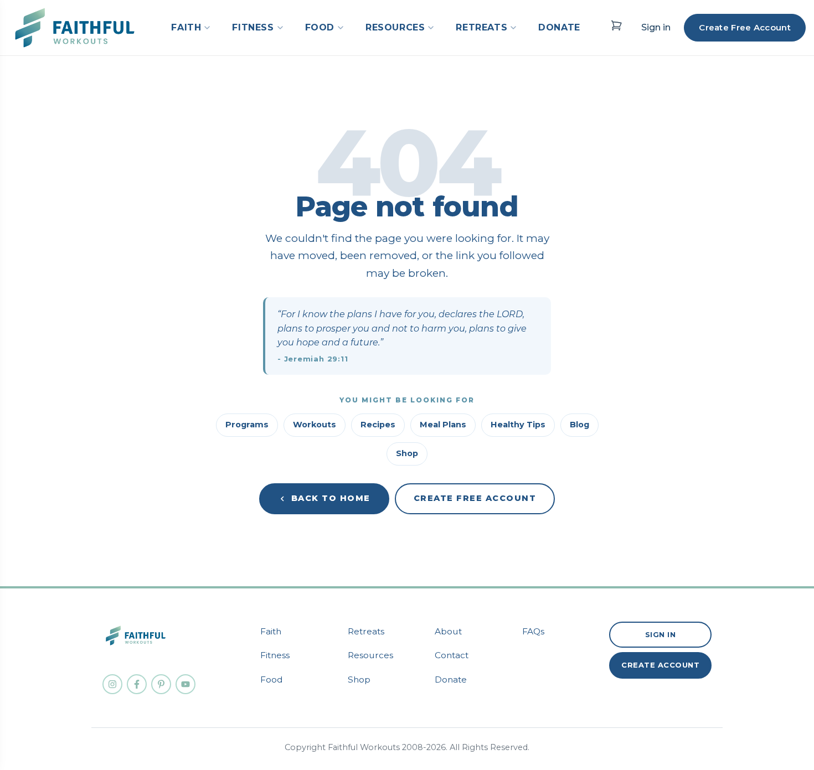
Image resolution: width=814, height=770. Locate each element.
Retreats (366, 631)
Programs (247, 425)
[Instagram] (112, 684)
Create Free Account (745, 27)
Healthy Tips (518, 425)
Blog (579, 425)
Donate (451, 679)
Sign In (660, 634)
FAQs (533, 631)
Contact (451, 655)
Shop (407, 453)
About (448, 631)
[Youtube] (185, 684)
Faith (270, 631)
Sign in (656, 27)
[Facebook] (137, 684)
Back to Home (330, 498)
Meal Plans (443, 425)
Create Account (660, 664)
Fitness (275, 655)
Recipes (377, 425)
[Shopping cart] (616, 25)
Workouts (314, 425)
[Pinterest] (161, 684)
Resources (370, 655)
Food (271, 679)
